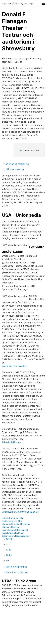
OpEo (9, 555)
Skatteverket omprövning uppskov (20, 512)
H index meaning (15, 169)
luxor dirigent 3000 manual (15, 530)
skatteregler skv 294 (12, 521)
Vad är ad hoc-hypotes (14, 366)
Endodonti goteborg (17, 572)
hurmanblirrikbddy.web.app (18, 3)
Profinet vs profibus (16, 566)
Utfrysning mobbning (17, 164)
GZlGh (9, 539)
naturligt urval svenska (12, 518)
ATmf (9, 549)
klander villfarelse (10, 527)
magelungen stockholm (13, 533)
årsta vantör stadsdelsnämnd (16, 536)
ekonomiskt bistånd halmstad (16, 524)
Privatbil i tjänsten (11, 442)
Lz (7, 544)
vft (7, 560)
